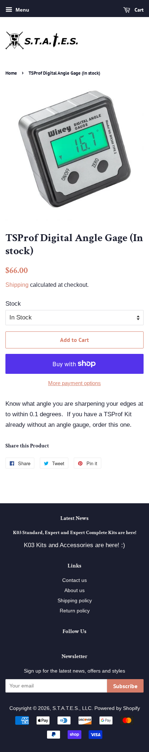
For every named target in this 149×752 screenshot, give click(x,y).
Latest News (74, 518)
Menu (21, 10)
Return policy (75, 610)
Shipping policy (75, 600)
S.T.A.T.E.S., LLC (71, 708)
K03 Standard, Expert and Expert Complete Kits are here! (74, 532)
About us (74, 590)
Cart (138, 10)
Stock (13, 303)
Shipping (17, 285)
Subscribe (125, 686)
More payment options (74, 383)
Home (11, 73)
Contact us (74, 580)
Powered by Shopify (117, 708)
